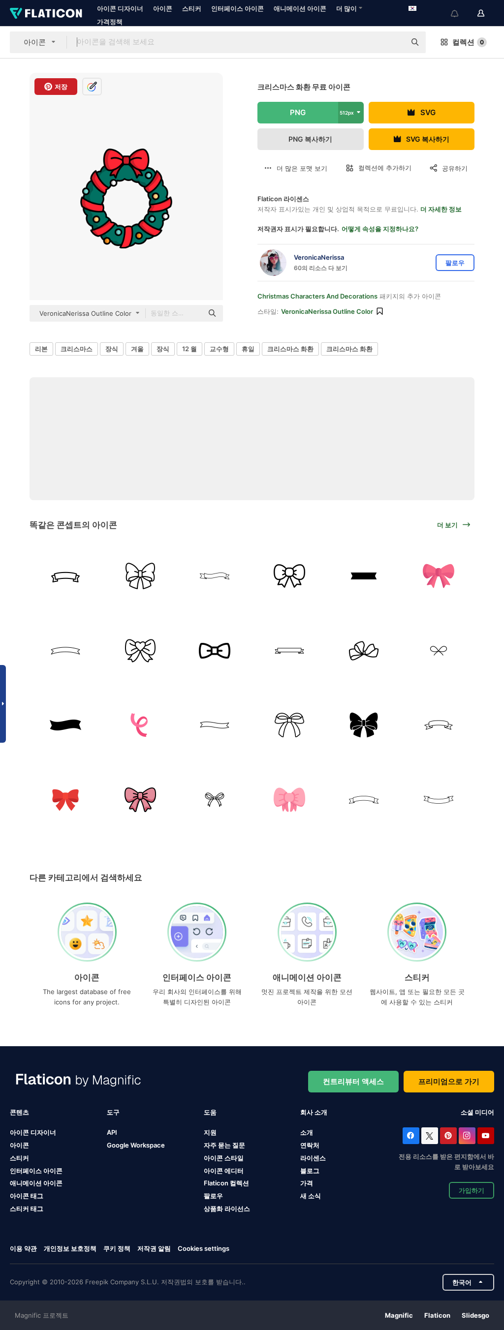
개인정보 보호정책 (70, 1248)
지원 (210, 1132)
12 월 (189, 349)
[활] (289, 576)
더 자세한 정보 (441, 209)
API (112, 1132)
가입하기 (471, 1190)
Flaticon (437, 1315)
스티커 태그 (26, 1208)
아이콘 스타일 (224, 1158)
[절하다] (140, 576)
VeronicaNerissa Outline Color (327, 311)
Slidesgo (475, 1315)
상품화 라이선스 (227, 1208)
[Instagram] (467, 1135)
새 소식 (310, 1196)
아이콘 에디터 (224, 1171)
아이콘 (162, 8)
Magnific (399, 1315)
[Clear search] (393, 42)
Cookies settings (203, 1248)
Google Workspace (136, 1145)
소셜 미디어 (477, 1112)
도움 (210, 1112)
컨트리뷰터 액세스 (353, 1081)
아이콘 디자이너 (120, 8)
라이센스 (313, 1158)
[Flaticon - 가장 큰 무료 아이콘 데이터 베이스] (46, 13)
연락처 (309, 1145)
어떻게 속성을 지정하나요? (380, 229)
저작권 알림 (154, 1248)
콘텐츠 (19, 1112)
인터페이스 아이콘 (237, 8)
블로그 (309, 1171)
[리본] (65, 576)
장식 (111, 349)
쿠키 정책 (116, 1248)
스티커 (191, 8)
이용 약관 (23, 1248)
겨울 (137, 349)
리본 (41, 349)
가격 (306, 1183)
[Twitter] (429, 1135)
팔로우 (213, 1196)
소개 (306, 1132)
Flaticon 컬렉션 (226, 1183)
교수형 (219, 349)
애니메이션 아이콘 (300, 8)
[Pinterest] (448, 1135)
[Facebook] (411, 1135)
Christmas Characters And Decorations (317, 296)
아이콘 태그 (26, 1196)
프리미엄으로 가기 (448, 1081)
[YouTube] (485, 1135)
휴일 (248, 349)
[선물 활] (289, 725)
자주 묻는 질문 (224, 1145)
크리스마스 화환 (290, 349)
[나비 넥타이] (215, 650)
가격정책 (110, 22)
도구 (113, 1112)
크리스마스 (77, 349)
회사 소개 (313, 1112)
